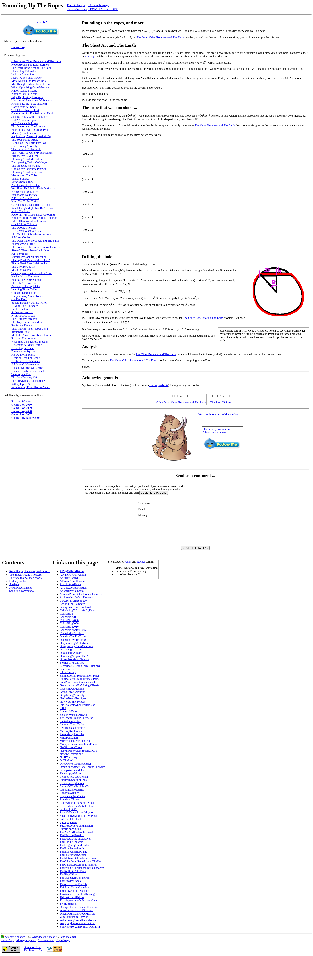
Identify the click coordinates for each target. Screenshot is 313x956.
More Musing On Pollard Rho (28, 80)
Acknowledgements (20, 587)
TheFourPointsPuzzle (72, 848)
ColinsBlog (66, 613)
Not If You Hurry (21, 211)
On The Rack (19, 299)
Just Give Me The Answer (26, 77)
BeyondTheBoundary (72, 603)
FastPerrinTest (68, 669)
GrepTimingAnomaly (72, 695)
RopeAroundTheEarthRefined (77, 802)
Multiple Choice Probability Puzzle (31, 335)
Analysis (14, 584)
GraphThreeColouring (72, 691)
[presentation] (106, 31)
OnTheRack (67, 760)
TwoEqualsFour (69, 903)
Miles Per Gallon (21, 269)
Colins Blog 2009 (21, 407)
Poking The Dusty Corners (26, 279)
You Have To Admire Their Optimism (33, 188)
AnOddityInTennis (70, 584)
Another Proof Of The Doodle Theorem (34, 217)
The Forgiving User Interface (28, 380)
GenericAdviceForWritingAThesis (79, 685)
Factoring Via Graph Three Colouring (33, 214)
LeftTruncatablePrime (72, 727)
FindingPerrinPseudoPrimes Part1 (30, 263)
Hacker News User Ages (25, 276)
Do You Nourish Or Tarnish (27, 367)
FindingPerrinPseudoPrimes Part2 (30, 260)
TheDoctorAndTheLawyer (75, 838)
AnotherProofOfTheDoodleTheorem (81, 594)
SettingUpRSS (68, 809)
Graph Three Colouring (24, 224)
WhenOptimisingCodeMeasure (77, 913)
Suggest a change (15, 936)
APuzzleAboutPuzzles (72, 581)
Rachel (141, 561)
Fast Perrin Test (20, 253)
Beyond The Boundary (24, 305)
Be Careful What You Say (26, 230)
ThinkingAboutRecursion (74, 890)
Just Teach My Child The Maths (29, 116)
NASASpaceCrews (71, 747)
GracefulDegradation (72, 688)
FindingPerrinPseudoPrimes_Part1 (79, 675)
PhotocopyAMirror (71, 773)
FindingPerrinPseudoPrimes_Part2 (79, 678)
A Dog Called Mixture (24, 90)
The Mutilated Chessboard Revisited (32, 234)
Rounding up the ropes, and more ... (29, 571)
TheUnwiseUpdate (71, 880)
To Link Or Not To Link (25, 110)
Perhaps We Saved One (24, 155)
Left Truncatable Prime (24, 123)
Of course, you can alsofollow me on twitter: (216, 431)
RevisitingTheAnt (70, 799)
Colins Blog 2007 (21, 414)
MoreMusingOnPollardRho (75, 740)
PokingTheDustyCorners (74, 776)
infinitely (89, 56)
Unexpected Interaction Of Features (31, 100)
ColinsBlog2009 (69, 623)
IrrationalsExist (68, 711)
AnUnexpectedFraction (73, 587)
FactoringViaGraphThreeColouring (80, 665)
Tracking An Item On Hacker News (31, 273)
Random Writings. (21, 401)
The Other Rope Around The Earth (31, 67)
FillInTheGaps (68, 672)
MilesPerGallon (69, 737)
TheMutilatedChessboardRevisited (79, 858)
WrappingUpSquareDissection (77, 923)
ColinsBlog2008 (69, 620)
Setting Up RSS (20, 384)
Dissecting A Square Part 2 (26, 344)
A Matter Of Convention (25, 364)
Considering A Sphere (24, 106)
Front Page (7, 940)
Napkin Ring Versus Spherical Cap (31, 136)
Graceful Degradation (23, 292)
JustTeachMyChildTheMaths (76, 717)
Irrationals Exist (20, 331)
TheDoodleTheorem (71, 841)
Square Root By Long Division (29, 302)
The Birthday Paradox (24, 318)
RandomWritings (69, 792)
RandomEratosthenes (72, 789)
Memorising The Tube (24, 175)
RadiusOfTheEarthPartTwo (75, 786)
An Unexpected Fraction (25, 185)
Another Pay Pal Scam (24, 93)
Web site (163, 385)
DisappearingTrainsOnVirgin (76, 646)
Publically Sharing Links (25, 286)
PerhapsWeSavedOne (72, 770)
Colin (128, 561)
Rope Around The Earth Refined (30, 64)
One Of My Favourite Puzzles (28, 168)
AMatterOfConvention (73, 574)
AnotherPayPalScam (72, 590)
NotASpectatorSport (71, 753)
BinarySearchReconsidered (75, 607)
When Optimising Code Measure (30, 87)
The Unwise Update (23, 266)
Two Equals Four (21, 374)
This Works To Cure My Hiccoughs (32, 152)
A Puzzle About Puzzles (25, 198)
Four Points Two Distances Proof (30, 129)
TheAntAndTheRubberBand (76, 832)
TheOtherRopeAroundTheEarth (78, 864)
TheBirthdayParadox (72, 835)
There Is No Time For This (26, 283)
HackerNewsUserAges (73, 698)
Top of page (63, 940)
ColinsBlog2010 (69, 626)
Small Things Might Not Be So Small (32, 208)
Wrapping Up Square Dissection (29, 341)
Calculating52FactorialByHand (77, 610)
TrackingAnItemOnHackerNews (78, 900)
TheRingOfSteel (69, 874)
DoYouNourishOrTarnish (74, 659)
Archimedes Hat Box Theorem (29, 103)
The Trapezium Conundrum (27, 322)
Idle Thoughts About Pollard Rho (30, 84)
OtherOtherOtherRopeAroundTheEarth (82, 766)
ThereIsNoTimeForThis (73, 884)
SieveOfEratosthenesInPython (77, 812)
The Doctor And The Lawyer (28, 126)
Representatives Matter (24, 191)
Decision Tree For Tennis (25, 357)
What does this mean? (44, 936)
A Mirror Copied (21, 237)
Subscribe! (41, 22)
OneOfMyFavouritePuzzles (75, 763)
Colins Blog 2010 (21, 404)
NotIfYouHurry (69, 757)
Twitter (153, 385)
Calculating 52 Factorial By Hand (30, 204)
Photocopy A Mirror (22, 243)
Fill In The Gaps (20, 309)
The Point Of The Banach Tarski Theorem (35, 247)
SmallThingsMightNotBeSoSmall (79, 815)
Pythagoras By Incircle (24, 194)
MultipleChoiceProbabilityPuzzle (79, 744)
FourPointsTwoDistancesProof (77, 682)
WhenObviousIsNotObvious (76, 910)
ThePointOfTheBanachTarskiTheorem (82, 867)
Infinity (64, 708)
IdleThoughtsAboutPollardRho (77, 704)
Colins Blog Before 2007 (25, 417)
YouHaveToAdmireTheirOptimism (80, 926)
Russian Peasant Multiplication (29, 256)
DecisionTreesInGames (73, 639)
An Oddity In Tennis (23, 354)
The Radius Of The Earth (26, 149)
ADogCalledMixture (72, 571)
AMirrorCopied (69, 577)
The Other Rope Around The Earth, (215, 125)
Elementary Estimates (23, 71)
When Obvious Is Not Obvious (29, 221)
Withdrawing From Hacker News (30, 387)
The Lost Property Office (25, 377)
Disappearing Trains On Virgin (29, 162)
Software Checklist (22, 312)
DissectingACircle (70, 649)
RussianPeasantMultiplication (76, 806)
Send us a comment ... (21, 590)
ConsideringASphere (72, 633)
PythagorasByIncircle (72, 783)
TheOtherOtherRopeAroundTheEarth (81, 861)
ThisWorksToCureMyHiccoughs (78, 894)
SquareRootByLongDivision (76, 825)
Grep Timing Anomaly (24, 146)
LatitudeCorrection (70, 721)
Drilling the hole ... (20, 581)
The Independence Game (25, 165)
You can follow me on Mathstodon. (218, 414)
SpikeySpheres (68, 822)
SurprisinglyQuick (70, 828)
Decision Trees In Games (25, 361)
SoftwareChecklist (70, 819)
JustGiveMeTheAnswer (73, 714)
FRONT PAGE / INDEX (103, 9)
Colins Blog (18, 47)
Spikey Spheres (20, 178)
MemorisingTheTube (72, 734)
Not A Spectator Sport (24, 120)
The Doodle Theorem (23, 227)
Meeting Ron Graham (23, 133)
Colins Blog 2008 (21, 411)
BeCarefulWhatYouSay (73, 600)
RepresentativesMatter (72, 796)
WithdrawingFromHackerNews (78, 920)
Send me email (68, 936)
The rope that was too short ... (26, 577)
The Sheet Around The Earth (25, 574)
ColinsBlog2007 (69, 616)
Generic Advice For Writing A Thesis (32, 113)
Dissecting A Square (23, 351)
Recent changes (76, 5)
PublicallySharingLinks (73, 779)
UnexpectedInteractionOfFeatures (79, 907)
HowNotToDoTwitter (72, 701)
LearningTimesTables (72, 724)
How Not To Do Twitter (25, 201)
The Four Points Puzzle (24, 139)
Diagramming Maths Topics (27, 296)
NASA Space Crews (23, 315)
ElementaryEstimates (72, 662)
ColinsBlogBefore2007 (73, 629)
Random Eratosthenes (23, 338)
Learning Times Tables (24, 289)
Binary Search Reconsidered (27, 371)
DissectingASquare (71, 652)
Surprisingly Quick (22, 181)
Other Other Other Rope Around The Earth (36, 61)
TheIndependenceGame (73, 851)
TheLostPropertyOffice (73, 854)
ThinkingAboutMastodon (74, 887)
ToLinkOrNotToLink (72, 897)
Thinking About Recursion (26, 172)
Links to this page (98, 5)
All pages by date (26, 940)
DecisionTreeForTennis (73, 636)
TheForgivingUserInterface (75, 845)
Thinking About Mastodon (26, 159)
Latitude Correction (22, 74)
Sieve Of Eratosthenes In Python (30, 250)
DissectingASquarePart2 (74, 656)
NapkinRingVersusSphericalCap (78, 750)
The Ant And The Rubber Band (29, 328)
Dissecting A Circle (22, 348)
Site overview (46, 940)
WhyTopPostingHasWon (74, 916)
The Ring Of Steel (220, 402)
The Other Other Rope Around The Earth (35, 240)
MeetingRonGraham (71, 731)
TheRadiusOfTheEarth (73, 871)
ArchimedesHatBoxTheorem (76, 597)
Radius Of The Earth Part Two (29, 142)
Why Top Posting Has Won (27, 97)
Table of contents (77, 9)
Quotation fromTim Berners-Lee (33, 949)
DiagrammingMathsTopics (75, 643)
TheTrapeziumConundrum (75, 877)
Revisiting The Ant (22, 325)
